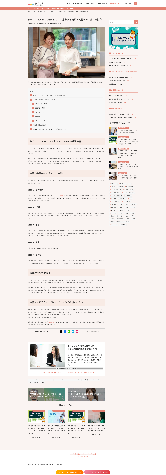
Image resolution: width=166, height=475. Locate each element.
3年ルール (114, 183)
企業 (127, 207)
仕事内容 (85, 380)
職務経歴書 (120, 219)
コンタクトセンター (47, 380)
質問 (118, 222)
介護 (121, 207)
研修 (43, 382)
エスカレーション (116, 189)
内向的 (133, 207)
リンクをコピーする (92, 331)
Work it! (61, 196)
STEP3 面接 (39, 112)
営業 (128, 210)
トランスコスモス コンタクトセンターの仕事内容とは (50, 95)
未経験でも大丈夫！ (39, 125)
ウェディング (129, 186)
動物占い (113, 210)
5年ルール (123, 183)
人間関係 (113, 207)
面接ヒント (114, 225)
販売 (112, 222)
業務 (133, 213)
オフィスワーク (128, 189)
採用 (127, 213)
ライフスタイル (115, 201)
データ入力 (128, 195)
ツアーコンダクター (116, 195)
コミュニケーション (128, 192)
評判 (134, 219)
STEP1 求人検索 (41, 104)
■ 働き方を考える (115, 108)
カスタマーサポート (61, 380)
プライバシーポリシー (83, 456)
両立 (127, 204)
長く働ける (126, 222)
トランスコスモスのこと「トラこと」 (50, 373)
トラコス (113, 198)
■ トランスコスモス (116, 53)
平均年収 (113, 213)
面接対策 (123, 225)
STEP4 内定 (39, 116)
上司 (121, 204)
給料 (133, 216)
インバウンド (95, 380)
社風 (112, 216)
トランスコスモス (75, 380)
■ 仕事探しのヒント (116, 90)
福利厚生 (119, 216)
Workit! (121, 186)
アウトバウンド (34, 382)
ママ (130, 198)
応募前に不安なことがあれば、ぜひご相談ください (49, 129)
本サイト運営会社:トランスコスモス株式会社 (83, 454)
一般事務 (113, 204)
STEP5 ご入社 (40, 121)
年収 (121, 213)
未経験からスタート (58, 23)
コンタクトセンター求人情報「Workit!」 (81, 373)
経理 (127, 216)
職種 (128, 219)
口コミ (121, 210)
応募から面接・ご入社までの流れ (44, 100)
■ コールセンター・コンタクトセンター (123, 71)
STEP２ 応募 (40, 108)
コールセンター (34, 380)
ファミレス (123, 198)
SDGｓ (113, 186)
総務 (112, 219)
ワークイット (126, 201)
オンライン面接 (115, 192)
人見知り (134, 204)
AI (130, 183)
